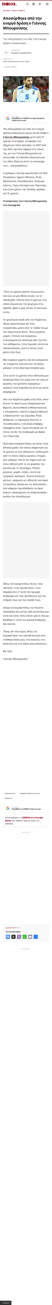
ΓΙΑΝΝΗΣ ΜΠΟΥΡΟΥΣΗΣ (30, 793)
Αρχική (6, 11)
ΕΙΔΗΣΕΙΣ (8, 798)
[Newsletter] (33, 4)
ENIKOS (9, 4)
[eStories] (39, 4)
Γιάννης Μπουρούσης (16, 137)
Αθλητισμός (18, 11)
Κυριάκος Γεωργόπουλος (21, 53)
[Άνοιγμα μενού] (47, 4)
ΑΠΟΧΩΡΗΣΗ (10, 793)
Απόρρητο (6, 1303)
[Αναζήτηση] (27, 4)
